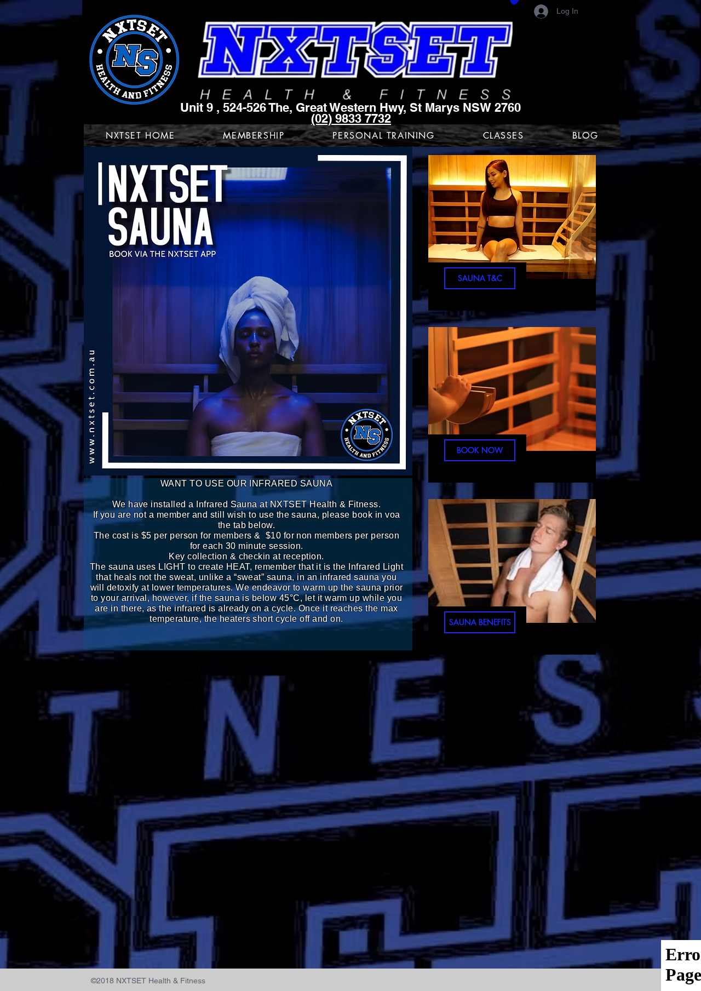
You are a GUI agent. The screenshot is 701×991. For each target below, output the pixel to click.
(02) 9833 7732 (351, 118)
